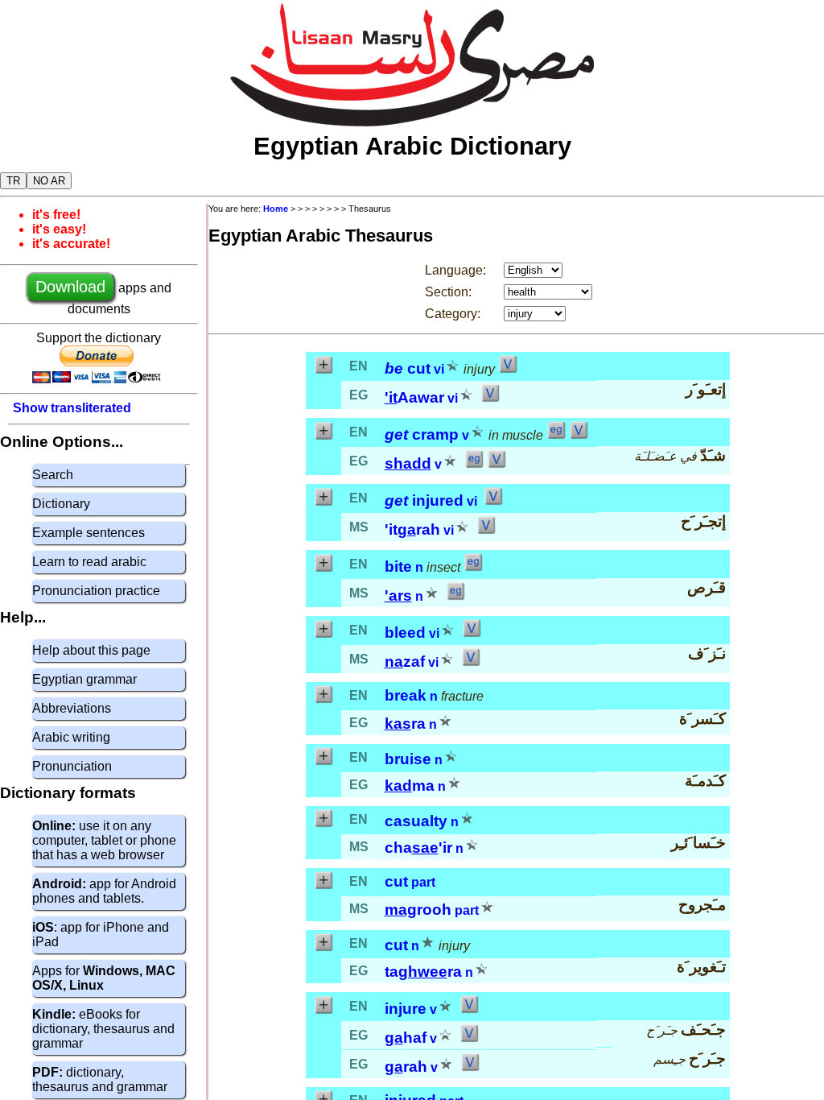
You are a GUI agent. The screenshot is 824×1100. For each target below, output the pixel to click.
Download (70, 287)
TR (13, 181)
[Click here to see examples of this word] (556, 435)
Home (275, 208)
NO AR (49, 181)
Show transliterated (72, 408)
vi (439, 369)
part (423, 882)
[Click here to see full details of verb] (507, 369)
